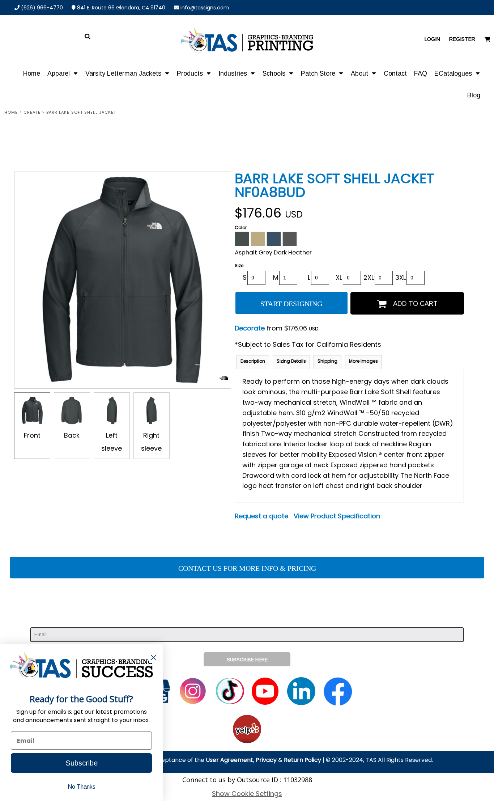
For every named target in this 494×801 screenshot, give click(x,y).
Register (462, 39)
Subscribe (81, 763)
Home (11, 112)
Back (72, 435)
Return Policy (302, 760)
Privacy (266, 760)
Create (32, 112)
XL (339, 277)
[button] (63, 73)
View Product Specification (337, 515)
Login (432, 39)
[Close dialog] (153, 657)
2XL (368, 277)
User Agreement (229, 760)
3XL (400, 277)
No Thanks (81, 787)
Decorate (250, 328)
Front (32, 435)
